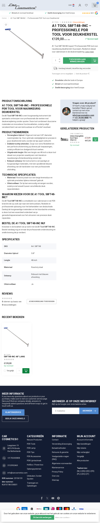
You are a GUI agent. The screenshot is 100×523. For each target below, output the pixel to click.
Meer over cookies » (62, 517)
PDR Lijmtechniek (34, 461)
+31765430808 (13, 458)
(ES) (83, 474)
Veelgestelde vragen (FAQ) (60, 457)
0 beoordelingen (79, 22)
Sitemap (55, 480)
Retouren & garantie (60, 452)
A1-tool (55, 22)
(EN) (83, 471)
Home (4, 18)
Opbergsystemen (34, 469)
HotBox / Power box (35, 465)
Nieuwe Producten (34, 440)
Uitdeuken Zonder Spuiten (34, 477)
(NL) (78, 471)
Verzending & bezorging (62, 444)
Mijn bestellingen (84, 444)
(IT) (87, 474)
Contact (55, 440)
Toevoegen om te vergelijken (62, 74)
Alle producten (83, 461)
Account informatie (85, 440)
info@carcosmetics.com (83, 115)
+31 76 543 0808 (81, 118)
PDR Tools (31, 444)
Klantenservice (13, 412)
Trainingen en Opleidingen (32, 484)
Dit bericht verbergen (42, 517)
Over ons (55, 476)
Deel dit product (82, 74)
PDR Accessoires (34, 456)
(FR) (92, 471)
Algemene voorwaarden (62, 463)
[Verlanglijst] (86, 5)
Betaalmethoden (59, 448)
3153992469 (12, 465)
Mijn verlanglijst (83, 452)
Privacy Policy (57, 472)
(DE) (88, 471)
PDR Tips (30, 452)
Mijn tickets (81, 448)
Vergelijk (10, 371)
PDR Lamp (31, 448)
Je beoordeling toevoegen (41, 301)
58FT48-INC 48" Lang (14, 356)
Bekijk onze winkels (15, 418)
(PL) (78, 474)
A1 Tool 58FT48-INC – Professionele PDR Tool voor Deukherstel (35, 18)
